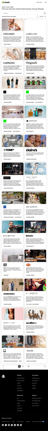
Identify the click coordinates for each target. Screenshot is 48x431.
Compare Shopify (21, 400)
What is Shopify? (21, 378)
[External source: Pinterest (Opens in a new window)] (21, 425)
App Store (34, 383)
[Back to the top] (3, 376)
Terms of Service (6, 421)
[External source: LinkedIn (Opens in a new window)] (18, 425)
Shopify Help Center (36, 398)
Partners (34, 385)
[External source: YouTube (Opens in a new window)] (9, 425)
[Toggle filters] (45, 13)
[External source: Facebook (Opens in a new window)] (3, 425)
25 (28, 366)
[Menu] (45, 2)
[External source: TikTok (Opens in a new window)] (15, 425)
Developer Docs (35, 378)
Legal (13, 421)
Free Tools (19, 408)
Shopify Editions (20, 380)
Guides (18, 403)
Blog (18, 398)
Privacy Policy (20, 421)
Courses (19, 405)
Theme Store (35, 380)
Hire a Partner (35, 403)
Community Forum (36, 400)
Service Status (35, 405)
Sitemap (28, 421)
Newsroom (19, 388)
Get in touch (39, 2)
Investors (19, 385)
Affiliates (34, 388)
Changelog (19, 410)
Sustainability (20, 390)
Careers (18, 383)
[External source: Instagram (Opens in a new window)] (12, 425)
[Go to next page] (45, 16)
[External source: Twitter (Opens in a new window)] (6, 425)
